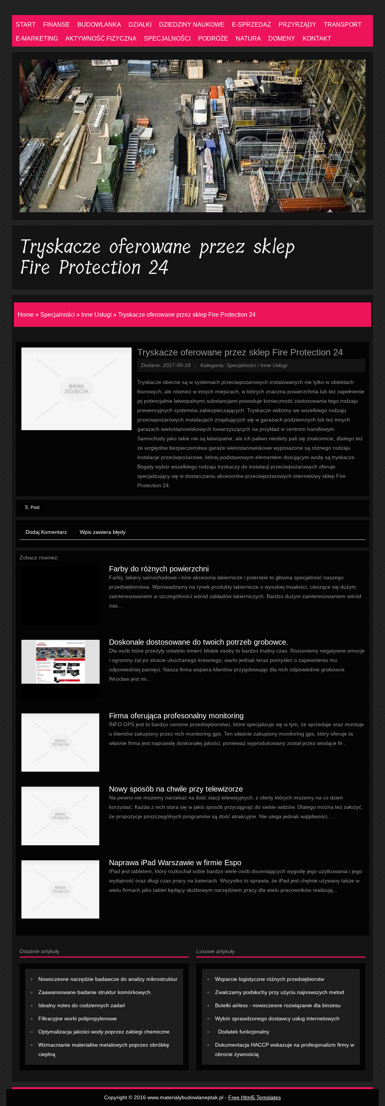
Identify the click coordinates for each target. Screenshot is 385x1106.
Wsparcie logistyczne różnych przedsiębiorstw (269, 979)
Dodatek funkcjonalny (242, 1032)
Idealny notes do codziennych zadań (81, 1005)
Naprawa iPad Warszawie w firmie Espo (175, 862)
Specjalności (57, 314)
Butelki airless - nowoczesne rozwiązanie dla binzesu (278, 1005)
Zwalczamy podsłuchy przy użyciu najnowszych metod (279, 992)
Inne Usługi (96, 314)
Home (26, 314)
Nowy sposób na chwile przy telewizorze (176, 789)
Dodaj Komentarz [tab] (46, 532)
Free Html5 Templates (254, 1097)
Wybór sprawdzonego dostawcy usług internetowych (277, 1018)
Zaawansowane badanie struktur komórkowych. (95, 992)
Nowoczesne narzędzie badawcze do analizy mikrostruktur (107, 979)
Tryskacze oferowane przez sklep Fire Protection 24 (187, 314)
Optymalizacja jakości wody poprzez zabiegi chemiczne (104, 1032)
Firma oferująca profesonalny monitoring (176, 716)
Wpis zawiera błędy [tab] (103, 532)
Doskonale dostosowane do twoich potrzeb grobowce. (198, 642)
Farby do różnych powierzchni (159, 569)
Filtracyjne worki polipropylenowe (77, 1018)
